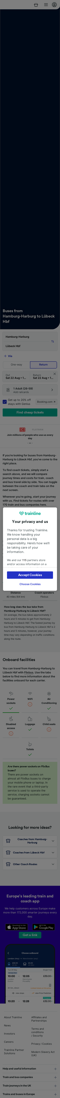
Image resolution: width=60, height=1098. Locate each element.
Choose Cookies (30, 584)
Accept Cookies (30, 575)
